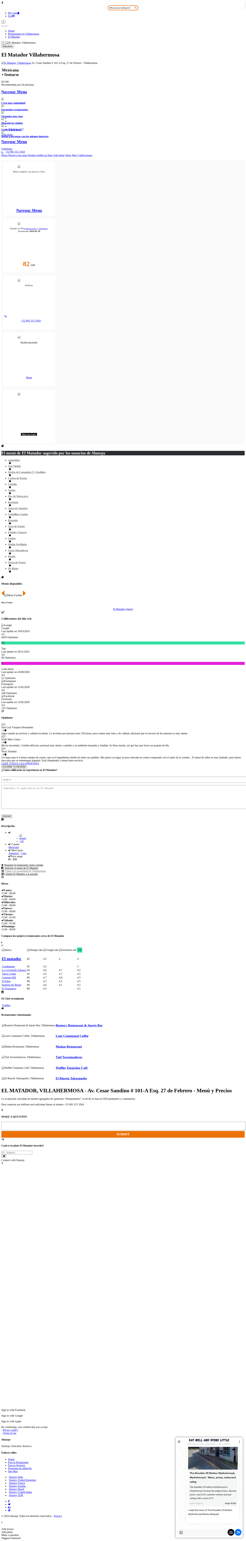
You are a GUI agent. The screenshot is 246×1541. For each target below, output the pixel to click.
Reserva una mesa (17, 155)
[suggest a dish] (3, 1156)
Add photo (8, 46)
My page (12, 13)
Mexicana (14, 847)
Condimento (8, 966)
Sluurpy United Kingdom (22, 1480)
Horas (4, 155)
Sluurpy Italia (16, 1477)
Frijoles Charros (17, 532)
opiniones (43, 228)
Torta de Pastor (17, 562)
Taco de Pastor (16, 526)
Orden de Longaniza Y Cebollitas (27, 472)
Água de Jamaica (18, 508)
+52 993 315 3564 (15, 151)
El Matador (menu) (123, 609)
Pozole (11, 556)
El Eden (6, 981)
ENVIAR (7, 816)
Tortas (11, 490)
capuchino (14, 460)
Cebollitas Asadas (18, 514)
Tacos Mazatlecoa (18, 550)
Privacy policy (10, 1430)
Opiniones (6, 148)
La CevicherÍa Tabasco (14, 970)
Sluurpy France (17, 1483)
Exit (10, 16)
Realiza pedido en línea (40, 155)
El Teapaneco (9, 988)
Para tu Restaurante (18, 1462)
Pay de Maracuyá (18, 496)
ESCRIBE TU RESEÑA (14, 767)
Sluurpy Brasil (16, 1489)
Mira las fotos (29, 434)
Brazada (13, 520)
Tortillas (6, 1005)
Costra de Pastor (17, 478)
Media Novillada (17, 544)
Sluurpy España (17, 1486)
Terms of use (9, 1433)
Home (11, 1459)
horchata (13, 502)
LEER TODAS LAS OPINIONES (20, 763)
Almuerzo (14, 853)
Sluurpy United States (20, 1492)
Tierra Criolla (9, 973)
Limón (12, 538)
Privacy (58, 1516)
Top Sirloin (14, 466)
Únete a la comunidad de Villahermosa (25, 871)
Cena (23, 853)
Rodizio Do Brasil (11, 984)
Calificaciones (84, 155)
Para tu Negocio (16, 1465)
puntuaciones (30, 228)
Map (74, 155)
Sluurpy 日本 (16, 1495)
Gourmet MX (9, 977)
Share (68, 155)
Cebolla (12, 484)
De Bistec (13, 568)
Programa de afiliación (20, 1468)
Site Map (13, 1471)
